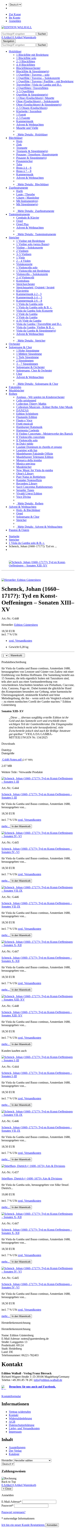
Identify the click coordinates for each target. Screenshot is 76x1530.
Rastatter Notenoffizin (29, 480)
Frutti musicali (24, 423)
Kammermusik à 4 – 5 (29, 297)
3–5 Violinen (23, 254)
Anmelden (15, 21)
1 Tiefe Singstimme (27, 357)
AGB (12, 1421)
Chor (19, 373)
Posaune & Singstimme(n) (31, 157)
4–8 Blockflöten (25, 64)
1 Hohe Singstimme (27, 350)
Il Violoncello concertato (30, 437)
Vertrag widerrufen (20, 1411)
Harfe (19, 191)
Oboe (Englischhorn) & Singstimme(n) (38, 104)
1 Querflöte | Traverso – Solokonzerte (38, 78)
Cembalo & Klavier (27, 217)
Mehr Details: (32, 134)
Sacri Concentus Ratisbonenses (34, 486)
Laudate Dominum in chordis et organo (39, 447)
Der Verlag (15, 1450)
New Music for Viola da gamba (34, 470)
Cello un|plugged (26, 400)
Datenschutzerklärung (21, 1425)
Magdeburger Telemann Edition (34, 456)
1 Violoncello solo (26, 267)
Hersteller (7, 1460)
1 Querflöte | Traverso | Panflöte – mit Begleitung (44, 81)
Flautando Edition (26, 417)
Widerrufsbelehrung (20, 1418)
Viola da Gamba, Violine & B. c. (35, 327)
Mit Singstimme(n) (27, 204)
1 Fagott (21, 114)
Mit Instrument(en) (27, 201)
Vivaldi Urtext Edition (29, 493)
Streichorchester (25, 284)
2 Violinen (22, 250)
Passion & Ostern (19, 530)
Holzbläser (15, 51)
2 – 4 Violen (23, 260)
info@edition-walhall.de (48, 1380)
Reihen (13, 393)
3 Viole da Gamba (26, 317)
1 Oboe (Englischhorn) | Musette (35, 98)
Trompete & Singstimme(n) (32, 151)
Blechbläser (16, 137)
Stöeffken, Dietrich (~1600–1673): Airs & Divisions (31, 1178)
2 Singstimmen (25, 360)
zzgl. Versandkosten (20, 640)
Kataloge (14, 1454)
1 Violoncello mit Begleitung (33, 270)
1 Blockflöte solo (26, 58)
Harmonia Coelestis (27, 430)
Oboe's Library (25, 473)
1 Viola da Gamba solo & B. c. (34, 307)
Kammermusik (24, 121)
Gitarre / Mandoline (27, 197)
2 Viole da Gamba (26, 314)
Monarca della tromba (29, 460)
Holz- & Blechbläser (28, 510)
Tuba (19, 164)
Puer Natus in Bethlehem (30, 476)
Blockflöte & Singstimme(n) (32, 71)
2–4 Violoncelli (25, 277)
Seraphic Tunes (25, 490)
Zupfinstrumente (18, 187)
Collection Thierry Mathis (31, 403)
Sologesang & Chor (20, 347)
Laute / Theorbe (25, 194)
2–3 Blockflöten (25, 61)
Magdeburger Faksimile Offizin (34, 453)
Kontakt (13, 1415)
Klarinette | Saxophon (29, 111)
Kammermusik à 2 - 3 (29, 294)
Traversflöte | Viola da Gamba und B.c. (39, 84)
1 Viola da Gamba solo (29, 304)
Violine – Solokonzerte (29, 247)
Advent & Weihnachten (30, 124)
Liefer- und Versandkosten (24, 1428)
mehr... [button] (5, 826)
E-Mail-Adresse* (11, 1501)
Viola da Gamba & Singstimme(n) (36, 330)
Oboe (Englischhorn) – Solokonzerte (37, 101)
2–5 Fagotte (23, 117)
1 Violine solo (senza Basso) (32, 244)
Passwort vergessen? (13, 1512)
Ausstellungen (17, 1447)
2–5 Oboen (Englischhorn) (31, 107)
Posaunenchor (24, 161)
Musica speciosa (25, 463)
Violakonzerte (24, 264)
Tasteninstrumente (19, 214)
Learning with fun (26, 450)
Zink (19, 144)
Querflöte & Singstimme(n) (32, 94)
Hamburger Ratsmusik (29, 427)
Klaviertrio (22, 290)
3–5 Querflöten (25, 91)
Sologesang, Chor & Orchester (34, 370)
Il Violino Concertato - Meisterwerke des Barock (44, 433)
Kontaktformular (11, 1396)
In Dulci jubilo (24, 443)
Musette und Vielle (27, 127)
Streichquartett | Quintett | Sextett (35, 287)
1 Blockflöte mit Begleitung (32, 54)
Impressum (15, 1431)
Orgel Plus (22, 224)
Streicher (14, 237)
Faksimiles (15, 387)
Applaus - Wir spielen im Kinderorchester (40, 397)
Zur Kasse (15, 14)
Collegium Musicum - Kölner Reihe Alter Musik (44, 407)
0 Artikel (6, 37)
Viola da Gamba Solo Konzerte (34, 310)
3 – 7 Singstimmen (27, 363)
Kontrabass (22, 280)
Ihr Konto (14, 17)
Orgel (19, 221)
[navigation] (8, 1481)
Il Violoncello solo (27, 440)
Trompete (21, 147)
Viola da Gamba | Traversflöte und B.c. (39, 324)
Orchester (14, 343)
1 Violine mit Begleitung (30, 240)
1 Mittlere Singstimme (29, 353)
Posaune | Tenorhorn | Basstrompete (37, 154)
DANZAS (22, 410)
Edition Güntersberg (26, 624)
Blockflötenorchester (28, 68)
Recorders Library (26, 483)
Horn (19, 141)
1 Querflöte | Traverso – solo (32, 74)
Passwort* (7, 1505)
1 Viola (20, 257)
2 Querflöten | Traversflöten (32, 88)
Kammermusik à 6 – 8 (29, 300)
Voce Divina (23, 496)
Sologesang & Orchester (30, 367)
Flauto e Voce (24, 420)
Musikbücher (16, 390)
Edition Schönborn (27, 413)
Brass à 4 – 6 (23, 167)
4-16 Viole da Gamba (28, 320)
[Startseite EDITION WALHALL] (16, 27)
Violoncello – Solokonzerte (32, 274)
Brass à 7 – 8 (23, 171)
